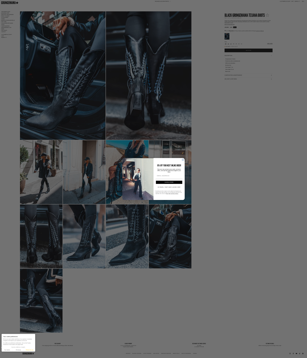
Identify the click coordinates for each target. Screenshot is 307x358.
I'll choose (18, 350)
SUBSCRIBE (169, 182)
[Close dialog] (183, 160)
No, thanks (7, 350)
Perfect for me (29, 350)
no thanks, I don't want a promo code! (169, 187)
